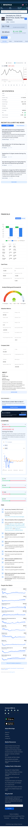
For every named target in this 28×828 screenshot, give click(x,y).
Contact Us (7, 738)
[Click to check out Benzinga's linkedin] (12, 712)
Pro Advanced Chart (19, 62)
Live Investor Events (9, 784)
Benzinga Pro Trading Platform (12, 770)
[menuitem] (3, 85)
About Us (7, 732)
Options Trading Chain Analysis (12, 747)
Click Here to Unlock (23, 414)
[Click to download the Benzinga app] (9, 719)
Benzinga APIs (8, 668)
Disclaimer (6, 818)
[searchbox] (15, 11)
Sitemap (22, 818)
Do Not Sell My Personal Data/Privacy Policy (14, 816)
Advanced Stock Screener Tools (12, 745)
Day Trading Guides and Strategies (13, 782)
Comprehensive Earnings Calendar (13, 749)
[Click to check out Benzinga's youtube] (18, 712)
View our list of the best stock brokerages (14, 516)
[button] (23, 5)
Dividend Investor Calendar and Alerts (14, 751)
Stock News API (13, 668)
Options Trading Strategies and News (13, 772)
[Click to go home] (7, 4)
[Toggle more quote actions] (9, 37)
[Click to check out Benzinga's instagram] (8, 712)
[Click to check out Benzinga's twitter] (15, 712)
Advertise (7, 736)
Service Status (14, 818)
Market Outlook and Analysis (11, 759)
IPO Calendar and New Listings (12, 757)
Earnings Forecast (18, 41)
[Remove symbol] (24, 448)
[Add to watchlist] (25, 19)
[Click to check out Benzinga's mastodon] (8, 715)
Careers (7, 734)
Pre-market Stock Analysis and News (13, 786)
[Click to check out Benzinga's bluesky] (5, 715)
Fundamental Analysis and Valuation (13, 780)
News (10, 41)
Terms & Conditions (14, 814)
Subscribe (9, 808)
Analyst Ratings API (20, 668)
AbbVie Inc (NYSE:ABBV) (15, 524)
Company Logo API (4, 669)
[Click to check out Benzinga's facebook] (5, 712)
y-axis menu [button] (25, 68)
